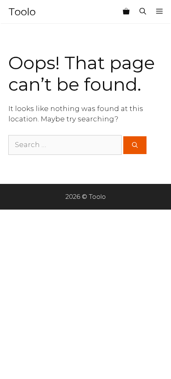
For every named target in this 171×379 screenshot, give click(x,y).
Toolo (22, 11)
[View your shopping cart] (126, 11)
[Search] (135, 145)
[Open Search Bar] (142, 11)
